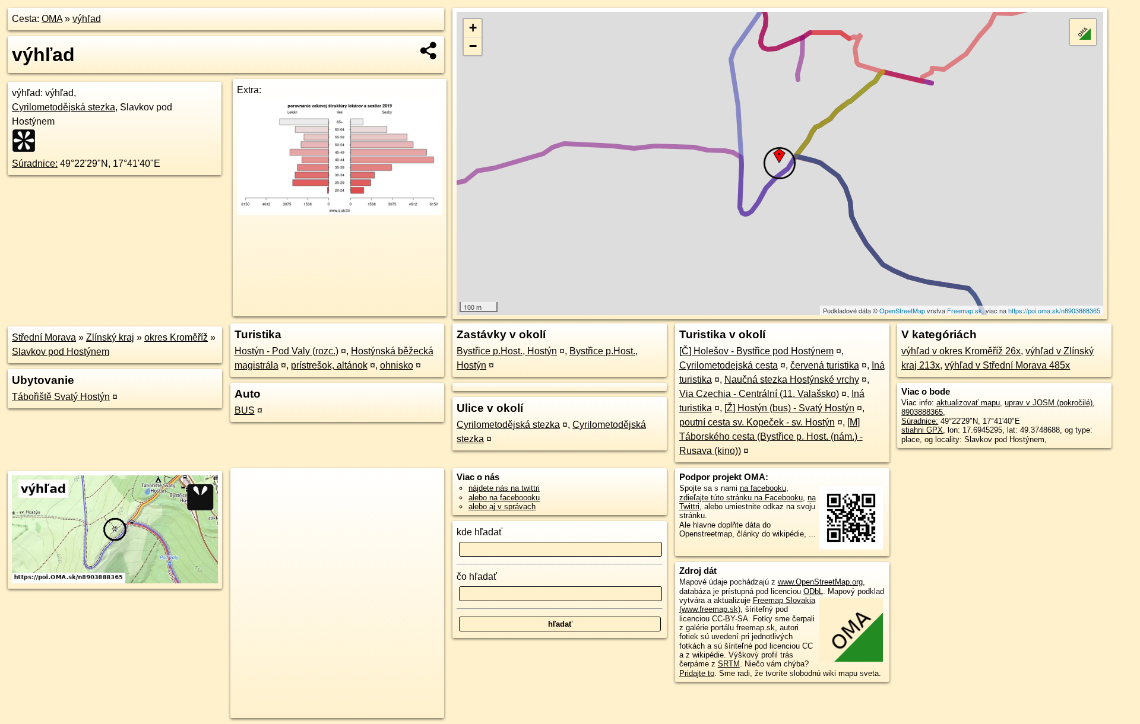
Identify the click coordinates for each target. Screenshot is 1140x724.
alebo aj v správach (502, 506)
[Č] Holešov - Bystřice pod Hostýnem (756, 351)
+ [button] (473, 27)
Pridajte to (696, 673)
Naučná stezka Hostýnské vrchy (791, 379)
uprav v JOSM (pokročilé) (1048, 402)
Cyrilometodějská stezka (63, 107)
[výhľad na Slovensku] (27, 140)
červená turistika (824, 365)
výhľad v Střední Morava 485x (1007, 365)
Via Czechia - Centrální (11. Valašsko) (759, 394)
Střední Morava (44, 337)
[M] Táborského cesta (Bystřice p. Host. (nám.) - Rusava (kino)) (771, 436)
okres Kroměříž (176, 337)
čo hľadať (477, 576)
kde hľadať (479, 532)
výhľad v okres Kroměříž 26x (961, 351)
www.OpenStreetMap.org (820, 581)
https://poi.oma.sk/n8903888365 (1054, 310)
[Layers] (1083, 32)
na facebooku (763, 488)
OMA (52, 19)
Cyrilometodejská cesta (728, 365)
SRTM (729, 663)
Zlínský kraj (110, 337)
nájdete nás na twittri (504, 488)
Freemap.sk (964, 310)
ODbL (813, 591)
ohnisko (396, 365)
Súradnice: (35, 163)
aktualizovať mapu (968, 402)
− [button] (473, 46)
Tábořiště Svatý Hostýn (61, 397)
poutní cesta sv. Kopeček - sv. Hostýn (757, 422)
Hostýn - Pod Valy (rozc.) (286, 351)
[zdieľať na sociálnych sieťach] (429, 50)
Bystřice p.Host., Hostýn (507, 351)
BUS (245, 410)
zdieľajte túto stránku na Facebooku (741, 497)
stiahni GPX (922, 429)
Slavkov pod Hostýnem (60, 352)
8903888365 (922, 412)
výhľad (86, 19)
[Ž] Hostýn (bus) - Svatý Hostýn (789, 408)
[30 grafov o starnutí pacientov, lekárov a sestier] (339, 212)
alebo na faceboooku (504, 497)
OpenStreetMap (902, 310)
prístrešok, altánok (329, 365)
